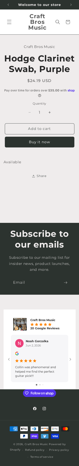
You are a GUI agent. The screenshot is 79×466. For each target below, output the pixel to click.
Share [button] (41, 176)
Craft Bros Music (36, 444)
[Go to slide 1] (36, 385)
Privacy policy (59, 449)
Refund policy (35, 449)
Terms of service (41, 456)
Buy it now (39, 142)
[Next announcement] (71, 4)
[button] (9, 22)
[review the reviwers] (17, 354)
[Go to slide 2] (39, 384)
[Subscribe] (65, 282)
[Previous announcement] (8, 4)
